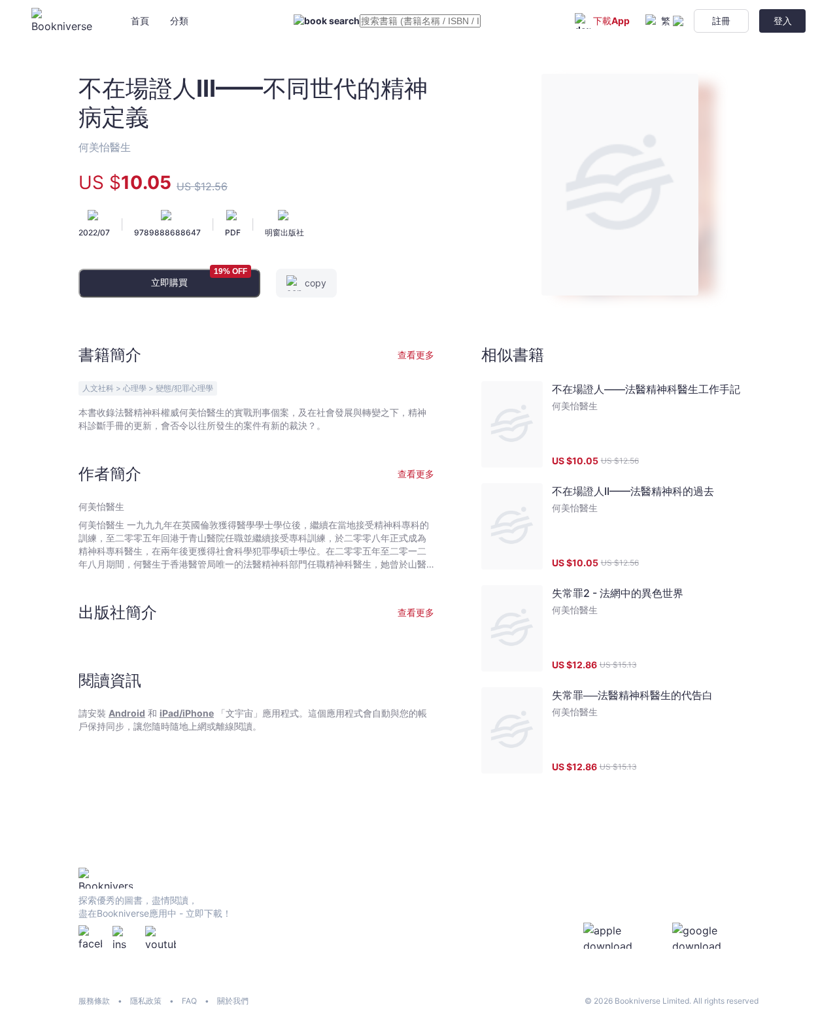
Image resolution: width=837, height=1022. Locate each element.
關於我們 (232, 1001)
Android (127, 713)
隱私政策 (146, 1001)
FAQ (189, 1001)
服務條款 (94, 1001)
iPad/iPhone (187, 713)
